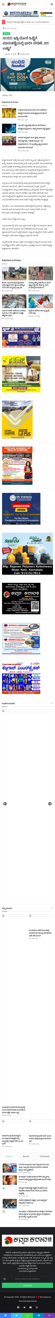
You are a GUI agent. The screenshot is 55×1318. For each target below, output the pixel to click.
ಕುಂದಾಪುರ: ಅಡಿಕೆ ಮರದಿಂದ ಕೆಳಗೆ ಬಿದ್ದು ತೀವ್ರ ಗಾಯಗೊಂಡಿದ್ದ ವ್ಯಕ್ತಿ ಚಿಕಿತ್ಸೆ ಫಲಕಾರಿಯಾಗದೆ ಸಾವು (35, 1178)
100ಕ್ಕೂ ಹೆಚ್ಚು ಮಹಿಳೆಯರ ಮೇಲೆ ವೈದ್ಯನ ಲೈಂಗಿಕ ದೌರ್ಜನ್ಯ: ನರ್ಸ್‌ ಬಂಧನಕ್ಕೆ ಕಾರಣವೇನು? (40, 285)
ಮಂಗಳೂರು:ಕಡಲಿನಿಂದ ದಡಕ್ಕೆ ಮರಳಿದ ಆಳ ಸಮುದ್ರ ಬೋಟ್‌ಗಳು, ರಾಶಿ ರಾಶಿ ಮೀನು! (40, 933)
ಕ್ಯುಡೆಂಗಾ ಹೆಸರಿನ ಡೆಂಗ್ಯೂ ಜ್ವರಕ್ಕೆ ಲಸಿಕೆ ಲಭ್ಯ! (39, 311)
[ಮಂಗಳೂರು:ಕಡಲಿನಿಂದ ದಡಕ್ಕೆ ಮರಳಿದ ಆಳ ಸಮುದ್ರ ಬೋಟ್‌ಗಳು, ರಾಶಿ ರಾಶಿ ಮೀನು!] (41, 921)
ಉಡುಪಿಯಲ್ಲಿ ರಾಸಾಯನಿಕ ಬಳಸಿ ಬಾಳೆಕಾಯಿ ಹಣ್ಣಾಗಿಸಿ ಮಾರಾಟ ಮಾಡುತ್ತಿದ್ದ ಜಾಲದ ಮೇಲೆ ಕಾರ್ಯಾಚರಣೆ (32, 113)
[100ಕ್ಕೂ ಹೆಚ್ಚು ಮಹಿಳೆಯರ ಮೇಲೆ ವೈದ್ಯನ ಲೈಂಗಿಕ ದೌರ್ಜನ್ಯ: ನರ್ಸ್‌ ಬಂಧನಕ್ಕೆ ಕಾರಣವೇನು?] (41, 273)
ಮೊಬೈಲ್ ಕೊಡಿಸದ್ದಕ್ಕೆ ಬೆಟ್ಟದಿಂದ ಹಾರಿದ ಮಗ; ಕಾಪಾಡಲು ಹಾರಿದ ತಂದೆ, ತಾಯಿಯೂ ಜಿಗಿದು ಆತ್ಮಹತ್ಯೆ (33, 1191)
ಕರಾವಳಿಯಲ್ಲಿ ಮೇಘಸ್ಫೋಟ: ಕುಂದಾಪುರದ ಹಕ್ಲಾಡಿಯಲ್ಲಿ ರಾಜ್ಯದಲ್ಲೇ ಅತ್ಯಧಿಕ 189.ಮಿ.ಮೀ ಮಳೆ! (12, 1139)
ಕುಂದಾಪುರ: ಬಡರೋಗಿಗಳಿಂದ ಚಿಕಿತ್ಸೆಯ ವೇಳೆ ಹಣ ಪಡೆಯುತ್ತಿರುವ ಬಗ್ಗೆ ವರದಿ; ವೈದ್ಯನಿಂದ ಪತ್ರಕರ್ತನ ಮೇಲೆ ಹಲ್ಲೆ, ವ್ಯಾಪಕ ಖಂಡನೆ (35, 1214)
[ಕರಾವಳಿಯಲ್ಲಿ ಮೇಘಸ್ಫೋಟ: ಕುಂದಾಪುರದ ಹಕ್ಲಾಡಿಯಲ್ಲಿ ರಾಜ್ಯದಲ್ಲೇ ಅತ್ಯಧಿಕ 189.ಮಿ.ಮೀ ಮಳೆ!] (14, 1126)
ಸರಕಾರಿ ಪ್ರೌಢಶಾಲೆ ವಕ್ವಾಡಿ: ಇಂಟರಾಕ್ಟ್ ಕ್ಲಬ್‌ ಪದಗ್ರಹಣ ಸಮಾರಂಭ (33, 1201)
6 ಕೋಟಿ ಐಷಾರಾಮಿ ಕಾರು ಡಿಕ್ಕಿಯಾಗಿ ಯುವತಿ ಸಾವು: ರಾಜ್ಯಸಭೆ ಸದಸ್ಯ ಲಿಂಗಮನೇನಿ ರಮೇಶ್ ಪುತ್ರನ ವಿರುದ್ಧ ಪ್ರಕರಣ (34, 1167)
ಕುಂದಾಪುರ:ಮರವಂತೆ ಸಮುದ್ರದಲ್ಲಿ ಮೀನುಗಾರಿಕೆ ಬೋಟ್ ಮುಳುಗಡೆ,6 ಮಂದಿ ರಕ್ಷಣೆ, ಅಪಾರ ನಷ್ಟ (13, 1110)
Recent (26, 1156)
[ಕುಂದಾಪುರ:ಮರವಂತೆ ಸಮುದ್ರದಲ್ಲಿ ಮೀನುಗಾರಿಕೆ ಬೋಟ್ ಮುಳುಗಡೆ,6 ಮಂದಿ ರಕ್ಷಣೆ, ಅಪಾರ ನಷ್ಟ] (14, 1009)
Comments (45, 1156)
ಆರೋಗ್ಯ (13, 28)
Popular (8, 1156)
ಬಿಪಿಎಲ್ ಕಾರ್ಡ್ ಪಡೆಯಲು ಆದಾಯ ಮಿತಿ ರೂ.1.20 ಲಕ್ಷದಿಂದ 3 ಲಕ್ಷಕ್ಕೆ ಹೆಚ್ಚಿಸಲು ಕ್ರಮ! (14, 313)
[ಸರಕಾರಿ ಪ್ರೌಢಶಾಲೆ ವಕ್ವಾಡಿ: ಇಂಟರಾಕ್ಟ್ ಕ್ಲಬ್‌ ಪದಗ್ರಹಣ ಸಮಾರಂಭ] (10, 1203)
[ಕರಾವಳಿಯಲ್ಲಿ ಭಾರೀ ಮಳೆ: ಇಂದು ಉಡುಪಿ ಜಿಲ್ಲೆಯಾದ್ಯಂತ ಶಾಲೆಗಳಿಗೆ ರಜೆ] (41, 1126)
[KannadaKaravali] (16, 4)
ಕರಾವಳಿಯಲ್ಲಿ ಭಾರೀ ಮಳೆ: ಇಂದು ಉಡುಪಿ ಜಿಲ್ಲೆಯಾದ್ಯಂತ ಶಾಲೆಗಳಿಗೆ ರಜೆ (40, 1138)
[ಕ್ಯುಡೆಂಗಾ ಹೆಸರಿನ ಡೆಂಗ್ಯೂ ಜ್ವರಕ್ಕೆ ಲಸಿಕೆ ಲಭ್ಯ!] (41, 301)
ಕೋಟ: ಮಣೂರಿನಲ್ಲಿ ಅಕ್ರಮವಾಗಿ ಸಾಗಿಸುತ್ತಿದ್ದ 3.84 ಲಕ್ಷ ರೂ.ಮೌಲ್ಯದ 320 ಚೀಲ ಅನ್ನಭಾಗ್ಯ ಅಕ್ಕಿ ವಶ (13, 285)
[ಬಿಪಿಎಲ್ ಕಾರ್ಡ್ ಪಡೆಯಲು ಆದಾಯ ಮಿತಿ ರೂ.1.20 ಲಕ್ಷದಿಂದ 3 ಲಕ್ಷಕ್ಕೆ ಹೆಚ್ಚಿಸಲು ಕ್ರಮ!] (14, 301)
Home (6, 28)
